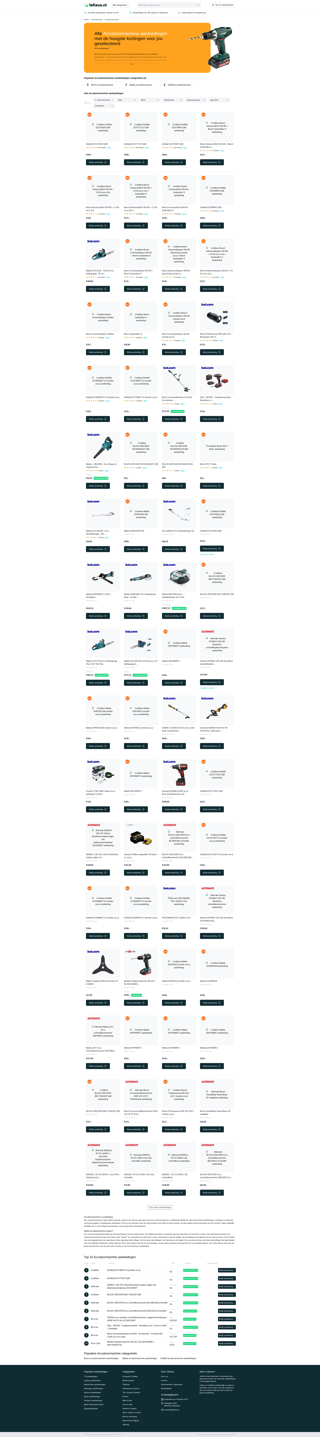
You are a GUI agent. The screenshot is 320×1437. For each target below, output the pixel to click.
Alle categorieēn (119, 5)
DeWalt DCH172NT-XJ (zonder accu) (216, 854)
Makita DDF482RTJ (171, 661)
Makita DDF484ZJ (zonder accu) (138, 728)
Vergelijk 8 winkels (207, 554)
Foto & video (127, 1404)
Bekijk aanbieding (210, 549)
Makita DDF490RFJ (209, 1048)
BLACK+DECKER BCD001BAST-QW (141, 464)
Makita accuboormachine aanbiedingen (139, 1358)
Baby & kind (127, 1400)
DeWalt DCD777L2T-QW (135, 144)
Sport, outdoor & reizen (131, 1412)
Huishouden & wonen (130, 1388)
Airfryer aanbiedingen (92, 1392)
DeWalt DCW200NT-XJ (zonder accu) (103, 397)
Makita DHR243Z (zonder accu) (176, 981)
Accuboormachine (111, 20)
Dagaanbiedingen (91, 1408)
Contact (164, 1380)
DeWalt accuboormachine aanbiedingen (178, 1358)
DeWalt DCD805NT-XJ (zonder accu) (140, 918)
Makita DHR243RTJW (134, 531)
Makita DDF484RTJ (133, 791)
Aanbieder (99, 106)
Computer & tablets (130, 1376)
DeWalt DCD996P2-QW (210, 207)
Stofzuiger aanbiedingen (93, 1388)
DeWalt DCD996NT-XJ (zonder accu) (102, 918)
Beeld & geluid (128, 1380)
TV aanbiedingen (91, 1376)
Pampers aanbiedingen (93, 1400)
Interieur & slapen (129, 1408)
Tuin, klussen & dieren (131, 1392)
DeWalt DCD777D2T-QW (211, 791)
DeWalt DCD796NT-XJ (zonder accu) (140, 397)
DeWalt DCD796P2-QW (172, 144)
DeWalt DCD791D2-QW (211, 531)
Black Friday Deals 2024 (93, 1404)
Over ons (164, 1376)
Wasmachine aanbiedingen (94, 1384)
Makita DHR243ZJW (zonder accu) (101, 728)
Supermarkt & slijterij (130, 1420)
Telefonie (126, 1384)
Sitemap (125, 1424)
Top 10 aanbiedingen (224, 5)
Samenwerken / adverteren (171, 1384)
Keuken (125, 1396)
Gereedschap (96, 20)
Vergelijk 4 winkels (207, 688)
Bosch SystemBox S (133, 334)
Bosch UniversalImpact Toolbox (100, 334)
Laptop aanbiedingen (92, 1380)
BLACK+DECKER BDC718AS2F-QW (217, 594)
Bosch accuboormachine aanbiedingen (101, 1358)
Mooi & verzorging (129, 1416)
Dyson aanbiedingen (92, 1396)
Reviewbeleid (166, 1388)
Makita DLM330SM (208, 981)
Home (86, 20)
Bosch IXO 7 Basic (208, 464)
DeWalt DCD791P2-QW (96, 144)
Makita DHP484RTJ (133, 1048)
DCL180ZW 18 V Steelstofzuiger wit (178, 531)
